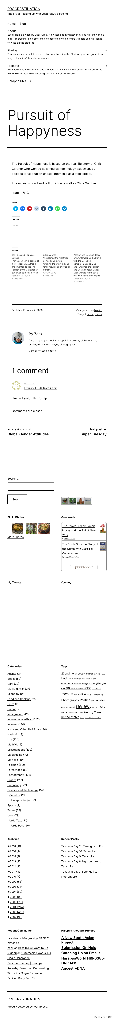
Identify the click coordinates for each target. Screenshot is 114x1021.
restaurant (70, 707)
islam (88, 687)
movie (90, 314)
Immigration (15, 714)
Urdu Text (15, 820)
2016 (15, 851)
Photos (55, 54)
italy (94, 688)
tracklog (89, 712)
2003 (17, 912)
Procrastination (23, 9)
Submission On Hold (78, 947)
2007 (16, 891)
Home (11, 23)
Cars (10, 683)
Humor (11, 709)
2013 (16, 861)
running (93, 707)
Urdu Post (17, 825)
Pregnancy (14, 785)
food (82, 683)
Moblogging (14, 754)
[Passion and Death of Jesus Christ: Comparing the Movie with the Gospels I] (88, 268)
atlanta (89, 673)
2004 (17, 907)
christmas (77, 679)
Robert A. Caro (69, 538)
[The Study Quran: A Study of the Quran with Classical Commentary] (103, 546)
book (64, 678)
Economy (13, 693)
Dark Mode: (100, 1017)
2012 (16, 866)
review (98, 314)
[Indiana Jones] (58, 265)
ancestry (80, 673)
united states (70, 717)
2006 (16, 896)
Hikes (10, 704)
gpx (68, 688)
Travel (11, 810)
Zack (10, 947)
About (55, 36)
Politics (11, 780)
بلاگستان (98, 717)
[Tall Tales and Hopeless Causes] (27, 266)
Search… (13, 478)
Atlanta (11, 673)
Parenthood (14, 769)
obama (77, 694)
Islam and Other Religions (23, 729)
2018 (15, 846)
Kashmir (12, 734)
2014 (15, 856)
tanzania (65, 712)
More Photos (15, 536)
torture (80, 713)
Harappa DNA (16, 81)
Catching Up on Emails (80, 953)
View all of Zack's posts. (42, 350)
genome (90, 683)
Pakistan (12, 764)
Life (9, 739)
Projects (54, 69)
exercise (76, 683)
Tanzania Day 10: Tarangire (78, 851)
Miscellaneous (16, 749)
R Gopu (12, 952)
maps (98, 688)
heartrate (75, 688)
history (82, 688)
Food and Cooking (19, 699)
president (100, 700)
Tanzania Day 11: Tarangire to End (82, 846)
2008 (16, 886)
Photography (15, 774)
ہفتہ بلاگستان (90, 717)
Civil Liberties (15, 688)
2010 (15, 876)
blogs (103, 674)
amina (29, 382)
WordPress (40, 1006)
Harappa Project (21, 800)
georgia (101, 683)
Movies (98, 310)
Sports (11, 805)
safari (100, 707)
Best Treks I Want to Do (33, 947)
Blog (23, 23)
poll (92, 700)
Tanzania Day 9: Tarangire (77, 856)
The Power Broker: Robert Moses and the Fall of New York (79, 530)
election (66, 683)
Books (11, 678)
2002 (16, 917)
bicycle (97, 674)
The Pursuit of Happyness (30, 163)
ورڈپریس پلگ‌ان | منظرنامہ (22, 937)
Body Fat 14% (27, 978)
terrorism (73, 713)
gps (63, 688)
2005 (16, 902)
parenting (98, 694)
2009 (16, 881)
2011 (16, 871)
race (63, 707)
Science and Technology (22, 790)
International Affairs (20, 719)
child (71, 679)
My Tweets (14, 582)
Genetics (14, 795)
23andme (67, 673)
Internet (12, 724)
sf (105, 707)
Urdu (10, 815)
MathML (12, 744)
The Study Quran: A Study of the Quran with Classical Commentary (80, 549)
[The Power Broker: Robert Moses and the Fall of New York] (103, 528)
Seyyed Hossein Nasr (72, 557)
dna (94, 678)
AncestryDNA (73, 968)
